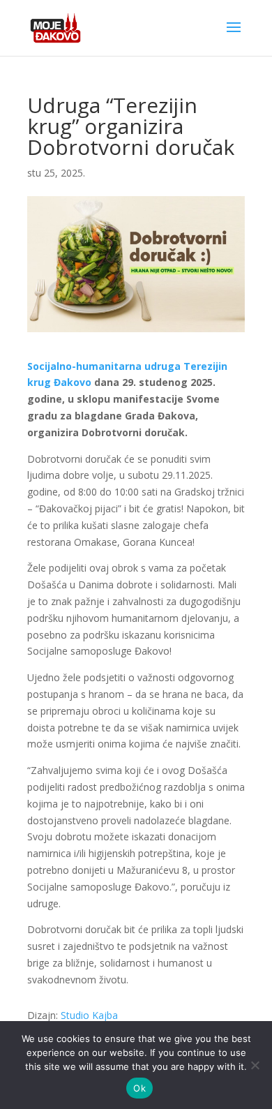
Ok (139, 1088)
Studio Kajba (89, 1015)
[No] (255, 1065)
